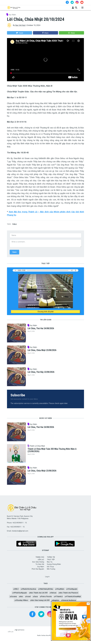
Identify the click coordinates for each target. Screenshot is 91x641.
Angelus (56, 600)
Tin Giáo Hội (40, 564)
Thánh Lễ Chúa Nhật (37, 446)
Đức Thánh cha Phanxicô (69, 593)
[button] (19, 33)
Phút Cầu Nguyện (38, 569)
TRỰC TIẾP (51, 559)
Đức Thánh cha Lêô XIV (38, 593)
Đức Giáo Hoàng (38, 562)
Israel (28, 596)
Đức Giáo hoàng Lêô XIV (40, 600)
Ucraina (14, 596)
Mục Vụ (49, 562)
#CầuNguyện (72, 589)
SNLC (15, 224)
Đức (21, 596)
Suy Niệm (12, 15)
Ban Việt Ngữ (20, 25)
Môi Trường (51, 569)
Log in (47, 576)
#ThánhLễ (59, 596)
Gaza (36, 596)
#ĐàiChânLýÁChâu (46, 589)
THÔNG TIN (51, 557)
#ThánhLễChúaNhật (73, 596)
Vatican (53, 593)
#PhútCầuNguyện (20, 593)
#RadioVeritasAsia (29, 589)
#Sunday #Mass (22, 600)
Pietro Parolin (46, 596)
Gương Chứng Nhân (54, 564)
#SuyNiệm (60, 589)
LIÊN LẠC (41, 559)
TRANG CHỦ (40, 557)
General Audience (69, 600)
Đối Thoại (50, 567)
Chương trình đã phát (45, 312)
